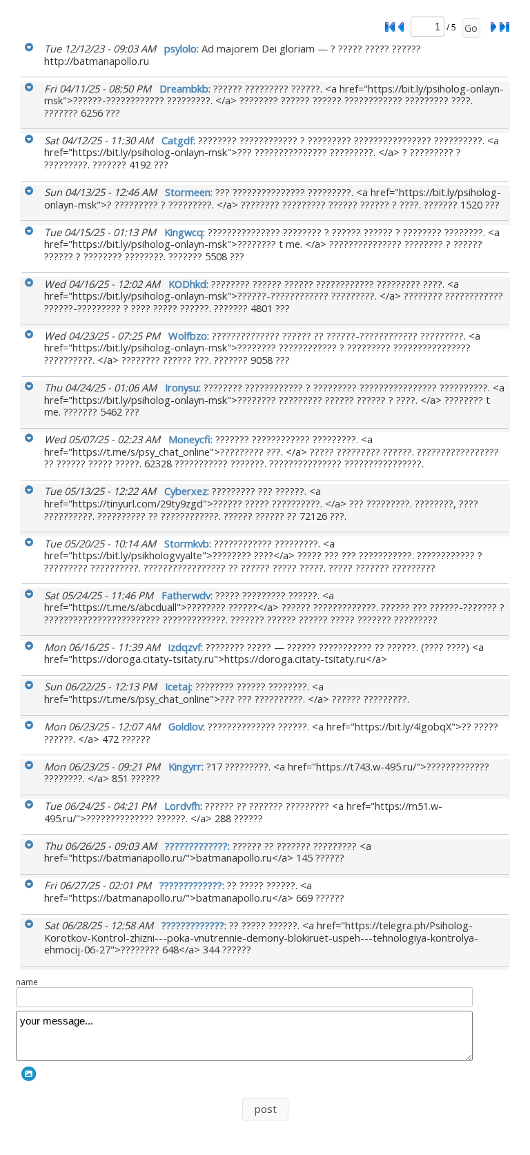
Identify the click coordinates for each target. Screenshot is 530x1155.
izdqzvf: (187, 647)
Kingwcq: (186, 232)
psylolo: (183, 48)
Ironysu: (184, 387)
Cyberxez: (188, 491)
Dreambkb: (186, 88)
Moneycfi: (191, 439)
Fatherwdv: (188, 595)
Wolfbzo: (190, 335)
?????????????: (199, 846)
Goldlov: (188, 726)
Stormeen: (190, 192)
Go (471, 28)
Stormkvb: (189, 543)
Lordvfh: (184, 806)
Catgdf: (179, 140)
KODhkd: (189, 284)
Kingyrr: (187, 766)
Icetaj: (180, 686)
